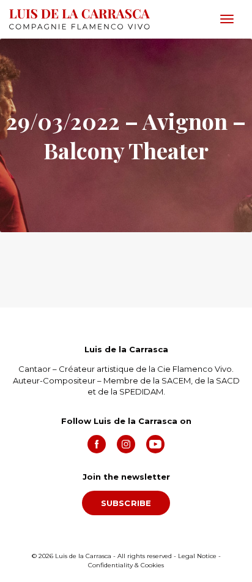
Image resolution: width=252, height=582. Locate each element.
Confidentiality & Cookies (126, 565)
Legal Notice (197, 556)
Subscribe (126, 503)
